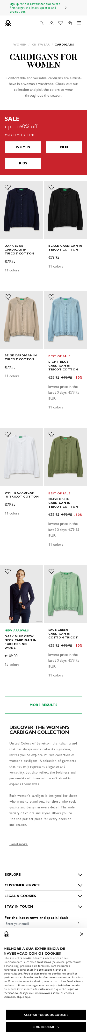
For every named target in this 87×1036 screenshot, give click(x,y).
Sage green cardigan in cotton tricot (63, 633)
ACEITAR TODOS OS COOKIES (46, 1015)
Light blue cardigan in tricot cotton (63, 365)
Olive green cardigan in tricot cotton (63, 502)
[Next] (66, 8)
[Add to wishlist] (8, 187)
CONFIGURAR (43, 1027)
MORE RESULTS (43, 705)
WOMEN (23, 147)
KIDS (23, 163)
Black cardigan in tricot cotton (65, 247)
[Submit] (77, 923)
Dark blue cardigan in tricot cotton (19, 249)
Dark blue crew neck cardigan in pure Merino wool (20, 642)
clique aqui (23, 996)
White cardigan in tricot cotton (22, 494)
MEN (64, 147)
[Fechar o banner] (81, 934)
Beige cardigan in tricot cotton (21, 357)
